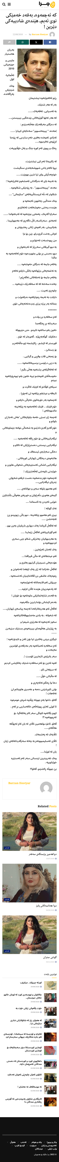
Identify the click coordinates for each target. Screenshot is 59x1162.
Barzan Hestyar (40, 34)
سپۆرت (33, 1145)
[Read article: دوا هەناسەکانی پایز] (29, 883)
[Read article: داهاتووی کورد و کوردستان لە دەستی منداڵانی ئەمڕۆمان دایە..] (50, 1064)
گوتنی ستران (50, 957)
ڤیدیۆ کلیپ (20, 1145)
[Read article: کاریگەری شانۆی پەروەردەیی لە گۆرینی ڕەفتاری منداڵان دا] (50, 1101)
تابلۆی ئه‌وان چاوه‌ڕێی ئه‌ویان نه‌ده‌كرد (24, 1074)
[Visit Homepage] (47, 5)
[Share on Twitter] (36, 42)
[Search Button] (4, 4)
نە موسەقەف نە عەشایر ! (30, 1087)
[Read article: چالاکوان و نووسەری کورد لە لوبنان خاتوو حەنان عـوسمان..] (50, 997)
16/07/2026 (50, 858)
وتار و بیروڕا (52, 1142)
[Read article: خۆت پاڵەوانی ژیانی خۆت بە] (50, 1011)
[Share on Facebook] (50, 42)
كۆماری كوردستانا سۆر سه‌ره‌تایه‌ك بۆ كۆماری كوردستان (24, 1049)
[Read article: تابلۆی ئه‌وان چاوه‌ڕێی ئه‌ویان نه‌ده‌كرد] (50, 1077)
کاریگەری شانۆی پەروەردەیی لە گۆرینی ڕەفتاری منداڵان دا (23, 1100)
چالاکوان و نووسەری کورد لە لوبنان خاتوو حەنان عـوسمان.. (23, 996)
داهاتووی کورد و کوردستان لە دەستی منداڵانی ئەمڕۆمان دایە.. (24, 1063)
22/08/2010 (18, 34)
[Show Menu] (9, 4)
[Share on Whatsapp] (22, 42)
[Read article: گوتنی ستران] (29, 934)
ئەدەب (7, 848)
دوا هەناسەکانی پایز (46, 906)
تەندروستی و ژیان (49, 1145)
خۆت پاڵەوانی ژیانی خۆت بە (29, 1008)
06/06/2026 (50, 910)
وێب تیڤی (52, 1149)
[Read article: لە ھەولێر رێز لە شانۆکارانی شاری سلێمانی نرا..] (50, 1023)
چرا (48, 1154)
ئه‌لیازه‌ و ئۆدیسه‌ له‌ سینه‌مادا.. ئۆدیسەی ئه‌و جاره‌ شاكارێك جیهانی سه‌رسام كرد (23, 1035)
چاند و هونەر (36, 1142)
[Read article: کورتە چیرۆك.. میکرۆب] (50, 985)
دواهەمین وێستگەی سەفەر (43, 854)
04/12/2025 (50, 962)
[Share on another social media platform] (9, 42)
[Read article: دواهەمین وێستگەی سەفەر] (29, 831)
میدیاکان (39, 1149)
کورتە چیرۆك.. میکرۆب (31, 982)
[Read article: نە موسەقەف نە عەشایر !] (50, 1089)
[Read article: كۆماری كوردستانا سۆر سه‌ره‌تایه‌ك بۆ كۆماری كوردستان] (50, 1050)
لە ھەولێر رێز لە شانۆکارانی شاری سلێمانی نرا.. (26, 1022)
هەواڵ (13, 1142)
